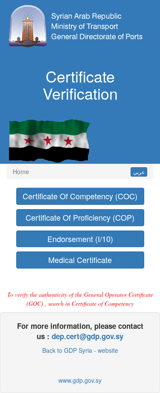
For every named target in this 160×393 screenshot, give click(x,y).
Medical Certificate (80, 259)
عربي (139, 171)
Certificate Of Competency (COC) (80, 195)
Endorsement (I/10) (80, 238)
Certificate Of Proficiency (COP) (80, 217)
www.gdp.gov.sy (80, 380)
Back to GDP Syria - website (80, 350)
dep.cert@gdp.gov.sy (87, 336)
